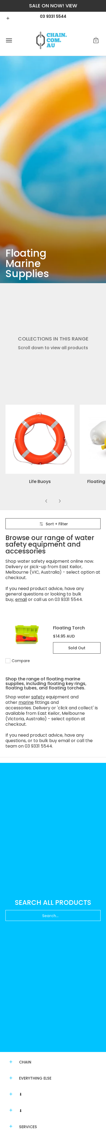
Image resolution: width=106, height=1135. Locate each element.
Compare (21, 661)
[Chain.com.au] (51, 40)
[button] (96, 40)
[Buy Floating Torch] (26, 634)
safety (38, 697)
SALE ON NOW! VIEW (53, 5)
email (21, 599)
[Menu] (8, 40)
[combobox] (53, 915)
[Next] (60, 501)
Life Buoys (40, 481)
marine (26, 702)
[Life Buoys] (39, 439)
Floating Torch (69, 628)
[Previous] (46, 501)
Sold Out (76, 648)
